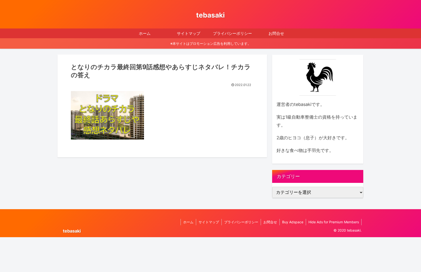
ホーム (188, 222)
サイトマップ (209, 222)
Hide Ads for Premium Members (333, 222)
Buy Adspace (292, 222)
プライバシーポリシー (241, 222)
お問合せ (270, 222)
